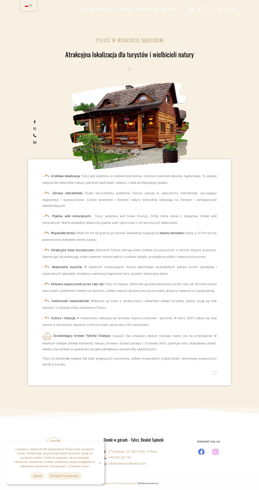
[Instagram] (201, 9)
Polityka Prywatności (148, 483)
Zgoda (37, 476)
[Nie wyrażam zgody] (99, 463)
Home (88, 9)
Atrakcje (124, 9)
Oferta (103, 9)
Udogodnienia (147, 9)
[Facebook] (192, 9)
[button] (110, 9)
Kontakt (169, 9)
